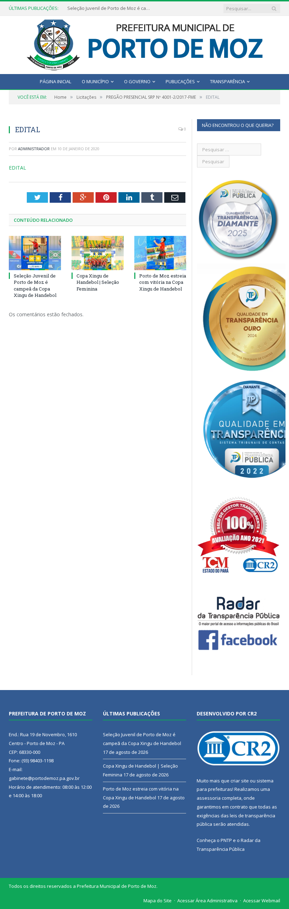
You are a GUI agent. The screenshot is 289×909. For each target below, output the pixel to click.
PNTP (226, 840)
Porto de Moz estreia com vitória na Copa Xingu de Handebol (162, 282)
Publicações (180, 81)
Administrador (34, 148)
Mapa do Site (157, 900)
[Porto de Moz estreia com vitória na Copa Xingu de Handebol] (160, 253)
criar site (239, 780)
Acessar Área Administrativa (207, 900)
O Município (95, 81)
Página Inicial (55, 81)
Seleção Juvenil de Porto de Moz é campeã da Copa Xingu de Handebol (109, 8)
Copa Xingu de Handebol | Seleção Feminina (97, 282)
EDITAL (17, 167)
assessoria (209, 798)
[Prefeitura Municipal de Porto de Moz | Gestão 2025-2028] (144, 43)
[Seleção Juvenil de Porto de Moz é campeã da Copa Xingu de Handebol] (35, 253)
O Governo (137, 81)
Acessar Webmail (261, 900)
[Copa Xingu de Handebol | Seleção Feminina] (98, 253)
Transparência (227, 81)
